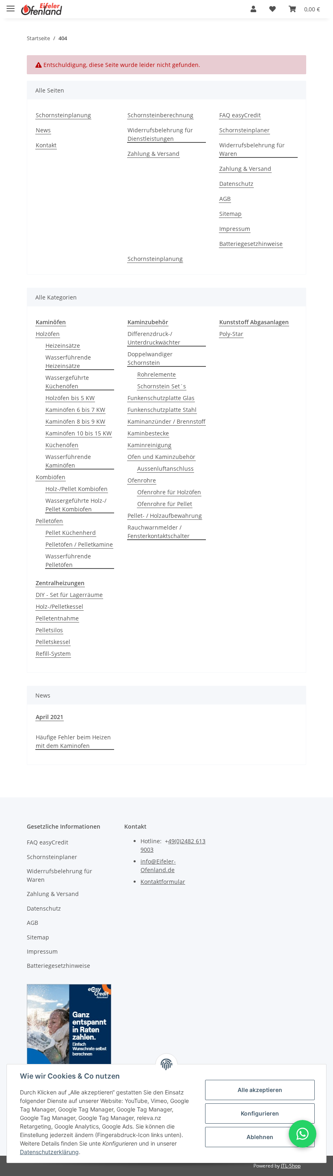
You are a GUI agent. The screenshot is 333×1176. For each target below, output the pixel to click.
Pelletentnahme (57, 618)
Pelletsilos (49, 630)
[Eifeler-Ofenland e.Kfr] (41, 9)
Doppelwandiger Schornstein (150, 358)
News (43, 130)
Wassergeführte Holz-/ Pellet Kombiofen (75, 505)
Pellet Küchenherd (70, 532)
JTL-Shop (291, 1165)
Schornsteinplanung (63, 115)
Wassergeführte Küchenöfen (67, 382)
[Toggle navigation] (10, 5)
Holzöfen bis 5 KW (70, 398)
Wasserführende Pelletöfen (68, 560)
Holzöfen (48, 334)
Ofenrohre (142, 480)
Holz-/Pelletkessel (59, 606)
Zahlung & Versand (153, 153)
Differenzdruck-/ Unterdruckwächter (154, 338)
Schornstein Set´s (161, 386)
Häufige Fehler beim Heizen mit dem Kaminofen (73, 741)
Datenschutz (236, 183)
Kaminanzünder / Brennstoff (166, 421)
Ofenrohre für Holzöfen (169, 492)
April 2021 (49, 717)
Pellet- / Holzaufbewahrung (165, 515)
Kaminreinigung (149, 445)
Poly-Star (231, 334)
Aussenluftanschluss (165, 468)
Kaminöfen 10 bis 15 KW (78, 433)
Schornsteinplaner (244, 130)
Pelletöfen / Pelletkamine (79, 544)
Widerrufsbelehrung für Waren (252, 149)
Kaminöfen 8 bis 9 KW (75, 421)
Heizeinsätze (62, 345)
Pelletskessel (53, 642)
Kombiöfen (50, 477)
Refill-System (53, 653)
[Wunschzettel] (272, 9)
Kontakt (46, 145)
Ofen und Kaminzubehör (161, 457)
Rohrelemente (156, 374)
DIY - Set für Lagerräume (69, 595)
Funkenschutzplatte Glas (161, 398)
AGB (225, 198)
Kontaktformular (163, 881)
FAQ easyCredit (240, 115)
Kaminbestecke (148, 433)
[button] (253, 9)
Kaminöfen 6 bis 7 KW (75, 410)
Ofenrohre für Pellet (164, 504)
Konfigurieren (260, 1113)
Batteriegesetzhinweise (251, 244)
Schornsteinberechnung (160, 115)
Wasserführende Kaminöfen (68, 461)
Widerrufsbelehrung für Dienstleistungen (160, 134)
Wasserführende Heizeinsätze (68, 361)
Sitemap (230, 214)
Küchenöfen (61, 445)
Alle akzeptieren (260, 1089)
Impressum (234, 229)
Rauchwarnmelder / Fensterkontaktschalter (159, 531)
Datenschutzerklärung (49, 1151)
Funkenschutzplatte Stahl (162, 410)
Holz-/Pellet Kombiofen (76, 489)
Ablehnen (260, 1136)
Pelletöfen (49, 521)
